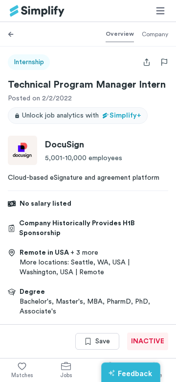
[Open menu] (160, 11)
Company (155, 34)
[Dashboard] (37, 11)
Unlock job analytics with (81, 115)
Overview (120, 34)
